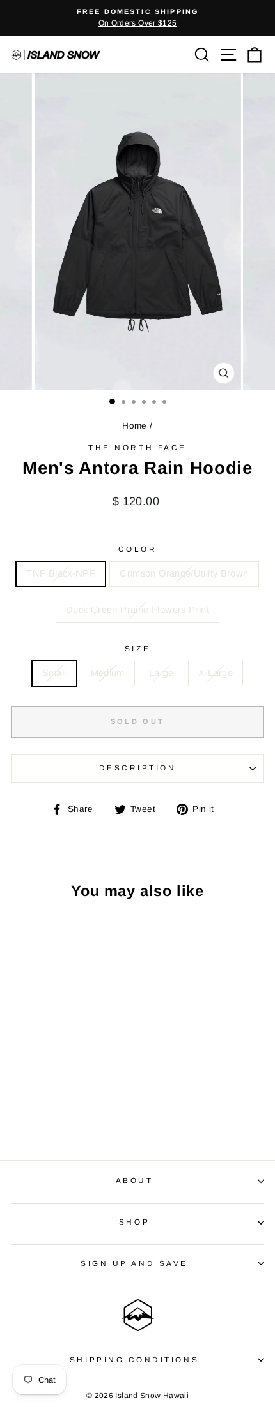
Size (137, 648)
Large (161, 673)
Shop (134, 1222)
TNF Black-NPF (60, 573)
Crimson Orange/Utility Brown (184, 573)
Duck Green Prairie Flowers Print (137, 610)
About (134, 1180)
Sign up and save (134, 1263)
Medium (108, 673)
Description (138, 767)
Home (134, 426)
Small (54, 673)
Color (137, 549)
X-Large (215, 673)
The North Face (137, 447)
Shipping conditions (134, 1359)
